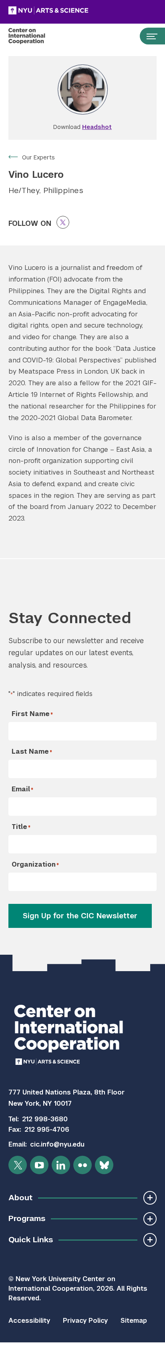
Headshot (97, 127)
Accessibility (29, 1320)
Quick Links (30, 1240)
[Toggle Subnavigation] (150, 1197)
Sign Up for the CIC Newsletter (80, 915)
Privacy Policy (85, 1320)
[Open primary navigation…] (148, 36)
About (20, 1198)
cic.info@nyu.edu (57, 1144)
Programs (26, 1218)
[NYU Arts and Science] (68, 10)
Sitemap (134, 1320)
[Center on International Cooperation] (35, 36)
